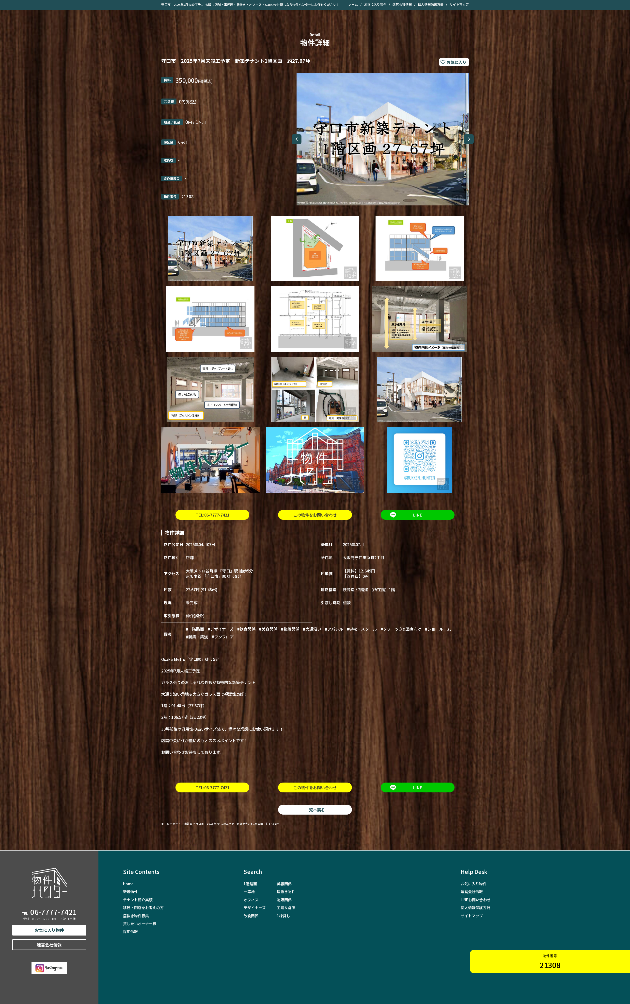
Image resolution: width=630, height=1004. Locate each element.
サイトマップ (459, 4)
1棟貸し (283, 915)
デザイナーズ (255, 907)
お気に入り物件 (375, 4)
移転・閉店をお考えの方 (143, 907)
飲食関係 (251, 915)
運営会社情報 (402, 4)
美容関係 (284, 883)
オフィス (251, 899)
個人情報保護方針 (430, 4)
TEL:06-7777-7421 (212, 515)
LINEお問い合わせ (475, 899)
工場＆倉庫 (286, 907)
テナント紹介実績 (138, 899)
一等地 (249, 891)
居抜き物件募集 (136, 915)
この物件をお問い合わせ (315, 515)
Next (469, 139)
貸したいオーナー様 (139, 923)
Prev (296, 139)
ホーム (353, 4)
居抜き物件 (286, 891)
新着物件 (130, 891)
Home (128, 883)
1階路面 (250, 883)
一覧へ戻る (315, 810)
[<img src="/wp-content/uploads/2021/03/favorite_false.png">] (454, 62)
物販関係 (284, 899)
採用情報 (130, 931)
